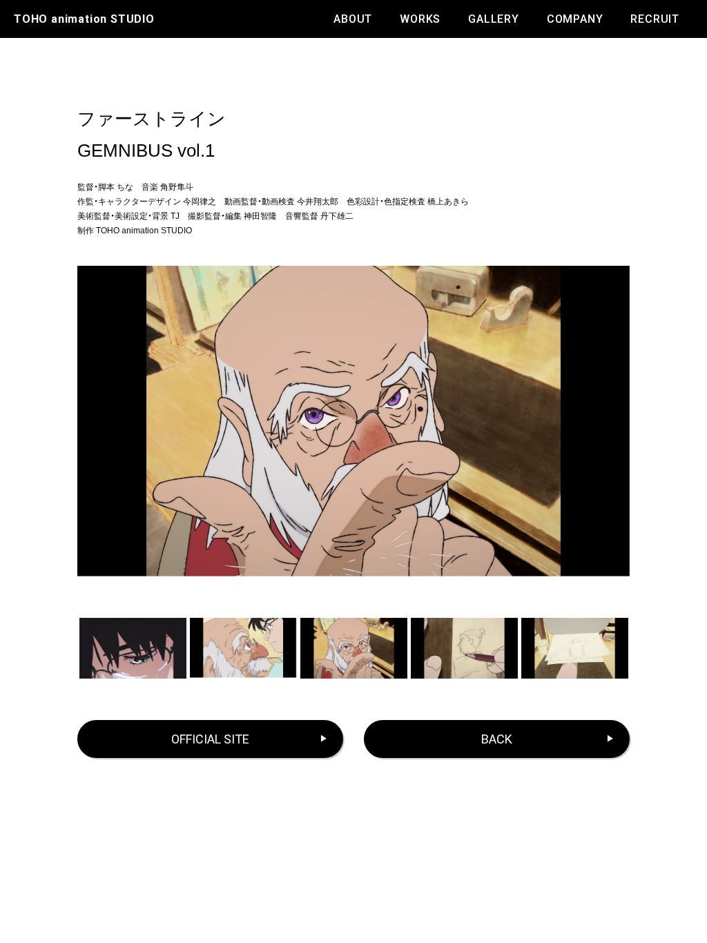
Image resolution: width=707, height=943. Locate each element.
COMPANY (575, 19)
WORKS (420, 19)
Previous (70, 648)
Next (636, 648)
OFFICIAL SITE (210, 739)
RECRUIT (654, 19)
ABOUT (352, 19)
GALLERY (493, 19)
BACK (496, 739)
